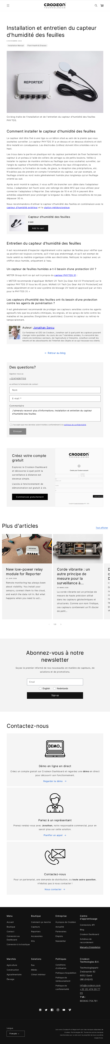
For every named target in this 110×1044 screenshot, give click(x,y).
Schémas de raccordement (86, 940)
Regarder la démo (53, 781)
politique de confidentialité (75, 425)
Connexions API (87, 925)
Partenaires (61, 931)
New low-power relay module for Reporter (24, 571)
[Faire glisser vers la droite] (61, 624)
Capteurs (35, 927)
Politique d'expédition (66, 973)
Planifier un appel (53, 835)
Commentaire (16, 405)
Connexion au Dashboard (13, 938)
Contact (10, 931)
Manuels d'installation (90, 947)
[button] (8, 5)
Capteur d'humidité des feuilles (49, 217)
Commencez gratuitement (30, 497)
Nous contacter (53, 889)
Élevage (10, 979)
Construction (13, 970)
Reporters (35, 931)
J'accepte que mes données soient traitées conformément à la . (49, 425)
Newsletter (61, 941)
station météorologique (56, 207)
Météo (34, 970)
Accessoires (37, 936)
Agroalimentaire (14, 974)
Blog (82, 929)
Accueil (10, 922)
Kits (33, 941)
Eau (33, 965)
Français (13, 1033)
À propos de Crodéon (66, 922)
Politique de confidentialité (62, 987)
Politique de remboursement (63, 979)
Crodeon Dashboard (89, 934)
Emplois (59, 936)
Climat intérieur (38, 974)
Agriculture (12, 965)
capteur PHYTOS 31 (65, 275)
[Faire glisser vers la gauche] (49, 624)
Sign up (55, 695)
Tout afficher (102, 528)
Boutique (11, 927)
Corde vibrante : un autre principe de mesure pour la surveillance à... (73, 576)
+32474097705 (17, 378)
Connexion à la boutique (18, 944)
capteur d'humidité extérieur (22, 207)
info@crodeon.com (90, 985)
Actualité (60, 927)
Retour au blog (56, 353)
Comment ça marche (41, 922)
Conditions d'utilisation (61, 966)
